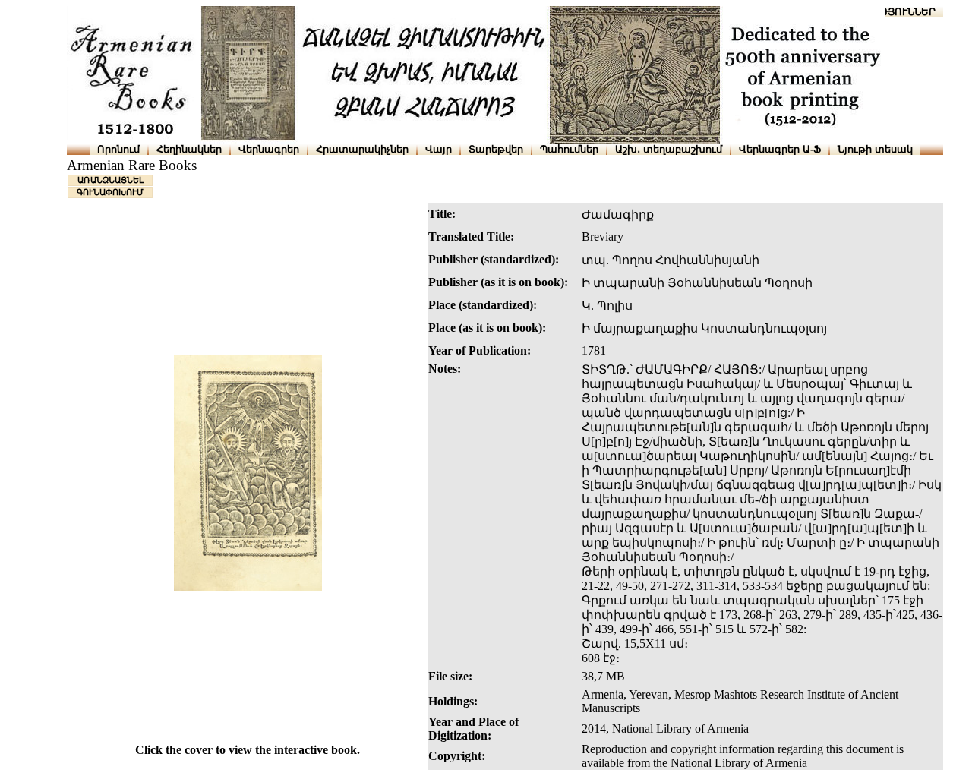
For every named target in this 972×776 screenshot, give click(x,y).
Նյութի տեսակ (875, 149)
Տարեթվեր (496, 149)
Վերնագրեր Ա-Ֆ (780, 149)
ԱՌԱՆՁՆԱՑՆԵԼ (110, 180)
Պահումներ (569, 149)
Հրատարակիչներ (362, 149)
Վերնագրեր (268, 149)
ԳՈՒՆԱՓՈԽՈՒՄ (110, 192)
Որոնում (118, 149)
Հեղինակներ (189, 149)
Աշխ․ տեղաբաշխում (668, 149)
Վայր (438, 149)
